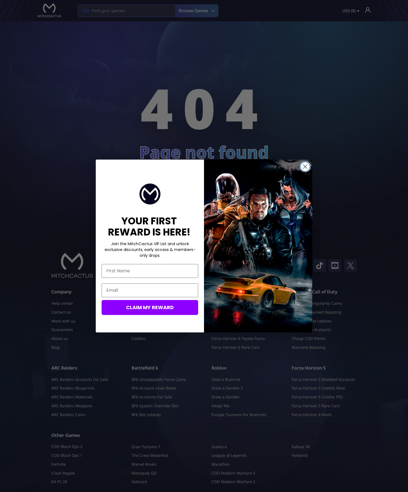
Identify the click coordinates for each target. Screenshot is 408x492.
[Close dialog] (305, 166)
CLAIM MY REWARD (150, 307)
